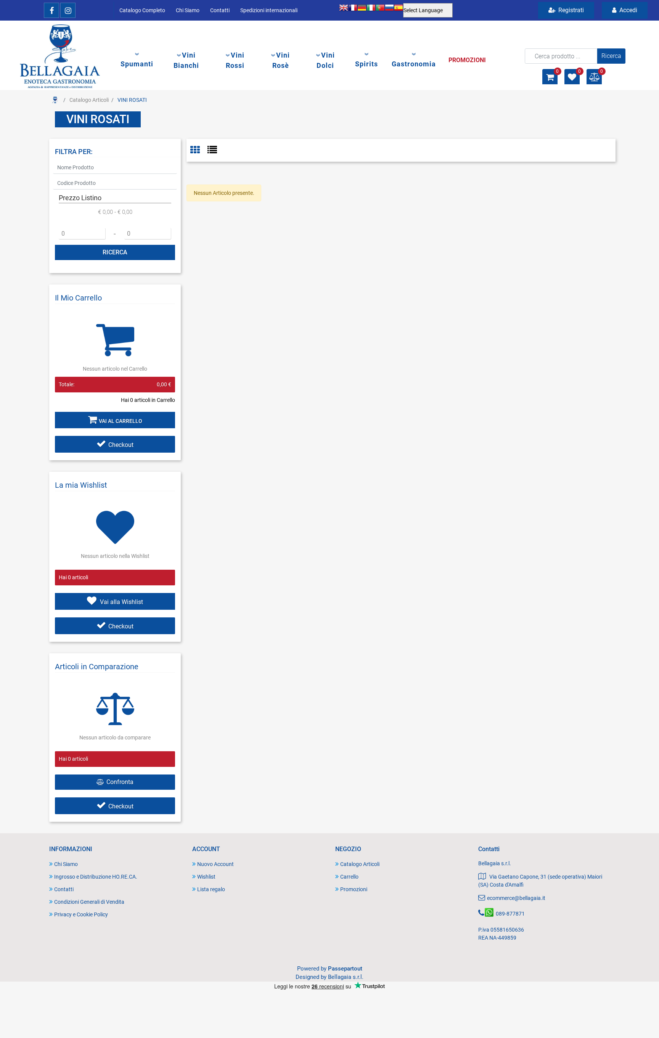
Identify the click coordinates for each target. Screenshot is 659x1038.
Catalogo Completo (142, 10)
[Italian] (371, 10)
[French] (352, 10)
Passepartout (345, 968)
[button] (611, 56)
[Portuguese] (380, 10)
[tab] (198, 150)
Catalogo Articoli (89, 100)
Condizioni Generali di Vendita (89, 902)
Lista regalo (211, 889)
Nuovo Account (215, 864)
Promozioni (353, 889)
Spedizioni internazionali (268, 10)
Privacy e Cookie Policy (81, 914)
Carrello (349, 877)
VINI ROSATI (132, 100)
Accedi (627, 10)
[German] (361, 10)
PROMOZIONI (467, 60)
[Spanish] (398, 10)
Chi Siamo (187, 10)
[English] (343, 10)
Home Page (55, 100)
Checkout (120, 444)
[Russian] (389, 10)
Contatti (220, 10)
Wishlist (206, 877)
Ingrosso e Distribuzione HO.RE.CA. (95, 877)
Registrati (570, 10)
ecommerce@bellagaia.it (516, 898)
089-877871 (510, 914)
